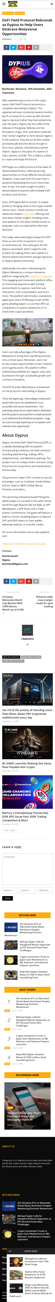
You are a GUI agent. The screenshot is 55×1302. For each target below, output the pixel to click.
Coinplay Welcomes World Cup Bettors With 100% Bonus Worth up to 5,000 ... (13, 604)
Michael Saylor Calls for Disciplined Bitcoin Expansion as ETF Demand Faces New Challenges (35, 946)
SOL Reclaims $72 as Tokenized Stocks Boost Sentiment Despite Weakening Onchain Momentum (24, 929)
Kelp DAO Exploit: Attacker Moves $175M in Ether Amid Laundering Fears (34, 974)
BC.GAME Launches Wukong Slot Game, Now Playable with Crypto (27, 765)
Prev (7, 830)
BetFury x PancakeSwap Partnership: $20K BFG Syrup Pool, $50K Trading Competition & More (25, 816)
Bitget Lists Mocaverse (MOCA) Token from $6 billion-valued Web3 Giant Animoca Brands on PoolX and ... (31, 1290)
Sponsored (19, 13)
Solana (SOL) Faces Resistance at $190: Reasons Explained (35, 1274)
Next (13, 830)
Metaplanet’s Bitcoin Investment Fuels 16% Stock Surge (37, 1261)
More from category (13, 661)
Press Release (8, 13)
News (7, 1011)
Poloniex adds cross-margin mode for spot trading (44, 601)
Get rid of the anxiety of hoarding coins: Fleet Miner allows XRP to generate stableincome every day (27, 713)
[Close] (10, 1251)
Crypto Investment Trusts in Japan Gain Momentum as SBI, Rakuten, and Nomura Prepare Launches (34, 961)
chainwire (7, 39)
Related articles (11, 657)
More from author (31, 657)
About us (6, 1295)
